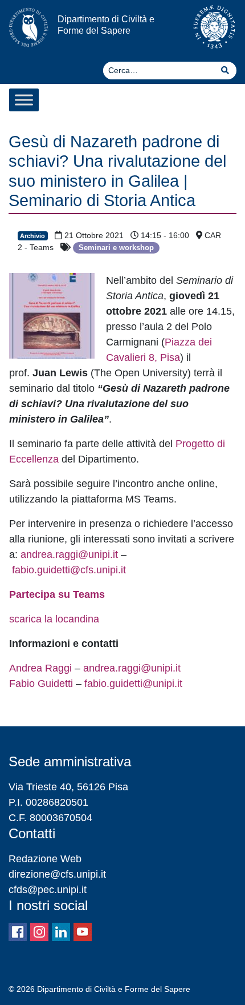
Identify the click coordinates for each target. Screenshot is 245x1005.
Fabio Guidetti (41, 683)
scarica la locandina (54, 619)
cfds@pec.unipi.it (48, 889)
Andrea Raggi (40, 668)
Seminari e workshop (116, 247)
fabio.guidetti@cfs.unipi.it (69, 570)
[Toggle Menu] (24, 99)
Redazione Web (45, 859)
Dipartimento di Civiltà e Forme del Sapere (106, 24)
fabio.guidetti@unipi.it (133, 683)
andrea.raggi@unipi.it (69, 554)
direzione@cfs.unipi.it (57, 874)
